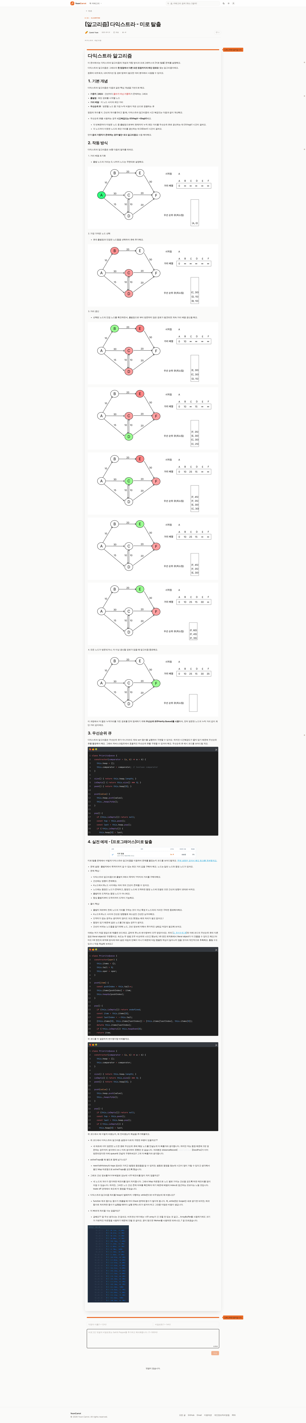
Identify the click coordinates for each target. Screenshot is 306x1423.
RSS (234, 1415)
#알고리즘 (98, 40)
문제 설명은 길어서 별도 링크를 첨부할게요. (197, 860)
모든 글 (182, 1415)
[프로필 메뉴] (233, 3)
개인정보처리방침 (222, 1415)
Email (199, 1415)
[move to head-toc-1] (298, 96)
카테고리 (96, 3)
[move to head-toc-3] (297, 735)
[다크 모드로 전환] (228, 3)
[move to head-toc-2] (298, 149)
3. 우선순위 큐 (179, 933)
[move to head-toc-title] (295, 62)
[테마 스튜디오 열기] (224, 3)
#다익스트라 (89, 40)
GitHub (191, 1415)
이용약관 (208, 1415)
